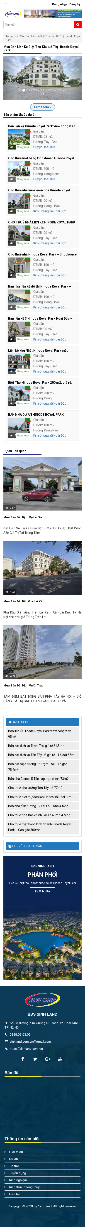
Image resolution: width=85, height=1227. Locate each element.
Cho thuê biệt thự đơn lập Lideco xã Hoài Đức (39, 797)
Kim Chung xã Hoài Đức (49, 211)
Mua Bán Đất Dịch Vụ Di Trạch (24, 685)
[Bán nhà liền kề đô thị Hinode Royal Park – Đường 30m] (19, 299)
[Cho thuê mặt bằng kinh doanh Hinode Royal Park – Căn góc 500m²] (19, 171)
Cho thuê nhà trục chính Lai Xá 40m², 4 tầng (39, 815)
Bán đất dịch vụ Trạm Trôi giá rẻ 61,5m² (36, 746)
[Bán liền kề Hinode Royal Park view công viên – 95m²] (19, 139)
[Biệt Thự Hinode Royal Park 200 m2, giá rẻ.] (19, 395)
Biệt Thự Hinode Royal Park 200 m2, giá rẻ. (40, 382)
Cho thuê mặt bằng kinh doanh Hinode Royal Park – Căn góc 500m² (39, 827)
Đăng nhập (59, 4)
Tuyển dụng (17, 1173)
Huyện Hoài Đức (44, 147)
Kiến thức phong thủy (24, 1187)
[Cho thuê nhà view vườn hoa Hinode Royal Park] (19, 203)
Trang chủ (12, 36)
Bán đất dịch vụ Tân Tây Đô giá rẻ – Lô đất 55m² (42, 755)
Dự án (13, 1159)
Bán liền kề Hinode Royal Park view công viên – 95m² (41, 734)
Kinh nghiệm (18, 1180)
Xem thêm (42, 107)
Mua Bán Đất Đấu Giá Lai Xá (22, 601)
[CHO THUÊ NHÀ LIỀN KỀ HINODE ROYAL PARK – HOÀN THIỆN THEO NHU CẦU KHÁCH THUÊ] (19, 235)
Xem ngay (42, 891)
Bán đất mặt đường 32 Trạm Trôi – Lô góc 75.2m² (37, 766)
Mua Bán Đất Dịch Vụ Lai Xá (22, 517)
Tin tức (14, 1166)
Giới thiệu (16, 1152)
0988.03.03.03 (20, 1034)
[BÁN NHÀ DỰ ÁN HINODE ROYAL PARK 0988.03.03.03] (19, 427)
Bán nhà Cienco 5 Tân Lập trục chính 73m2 (38, 779)
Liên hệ (14, 1194)
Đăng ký (74, 4)
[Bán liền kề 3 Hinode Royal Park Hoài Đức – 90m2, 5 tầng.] (19, 331)
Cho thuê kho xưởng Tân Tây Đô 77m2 (35, 788)
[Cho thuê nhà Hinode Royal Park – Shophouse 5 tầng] (19, 267)
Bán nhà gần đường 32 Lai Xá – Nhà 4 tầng (38, 806)
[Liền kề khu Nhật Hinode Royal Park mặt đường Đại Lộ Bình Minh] (19, 363)
